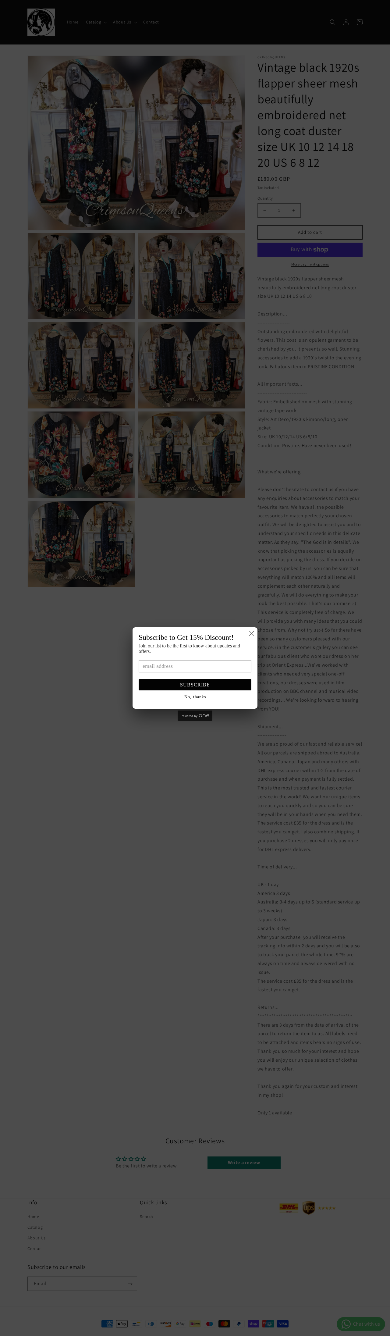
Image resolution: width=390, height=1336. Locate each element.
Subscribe (195, 684)
